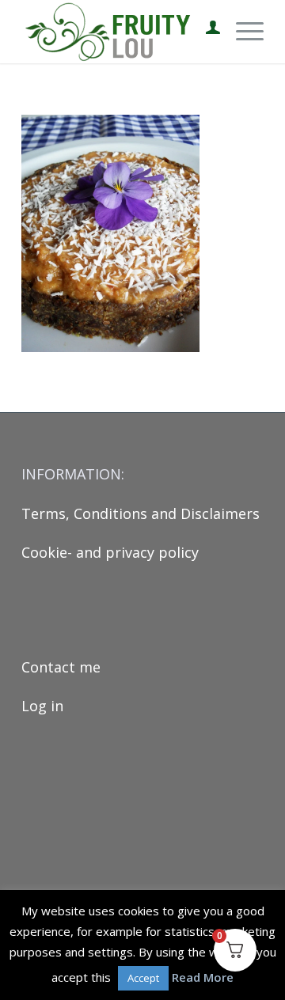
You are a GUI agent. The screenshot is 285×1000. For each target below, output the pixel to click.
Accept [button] (143, 978)
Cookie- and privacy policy (110, 552)
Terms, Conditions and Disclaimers (140, 513)
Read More (203, 977)
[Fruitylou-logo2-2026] (118, 31)
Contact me (61, 666)
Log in (42, 705)
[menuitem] (205, 31)
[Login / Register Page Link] (205, 31)
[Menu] (242, 31)
